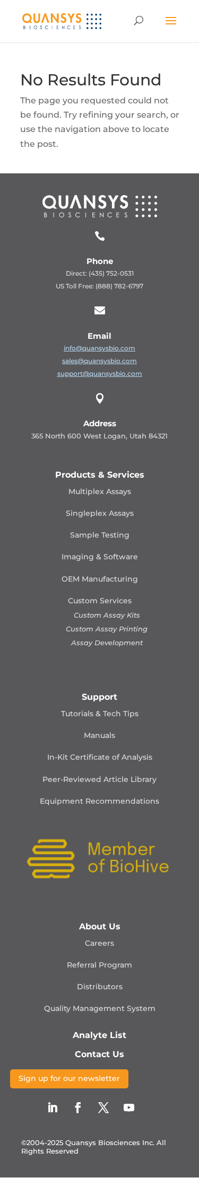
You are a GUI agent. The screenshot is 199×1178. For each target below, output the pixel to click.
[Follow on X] (103, 1107)
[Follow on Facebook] (78, 1107)
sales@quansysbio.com (99, 361)
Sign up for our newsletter (69, 1078)
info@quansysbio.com (99, 348)
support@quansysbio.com (99, 373)
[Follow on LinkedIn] (52, 1107)
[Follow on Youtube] (129, 1107)
